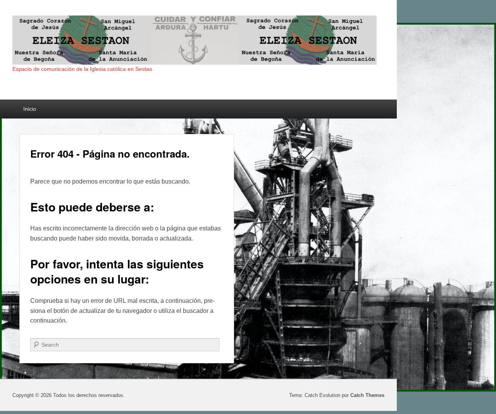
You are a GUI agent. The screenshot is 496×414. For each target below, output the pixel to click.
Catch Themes (367, 395)
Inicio (29, 109)
